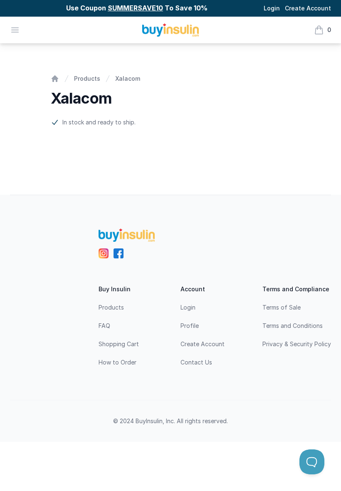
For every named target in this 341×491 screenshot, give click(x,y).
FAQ (104, 325)
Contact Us (196, 362)
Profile (189, 325)
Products (87, 78)
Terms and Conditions (292, 325)
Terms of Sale (281, 307)
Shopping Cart (119, 343)
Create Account (308, 8)
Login (272, 8)
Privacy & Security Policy (296, 343)
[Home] (55, 78)
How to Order (117, 362)
